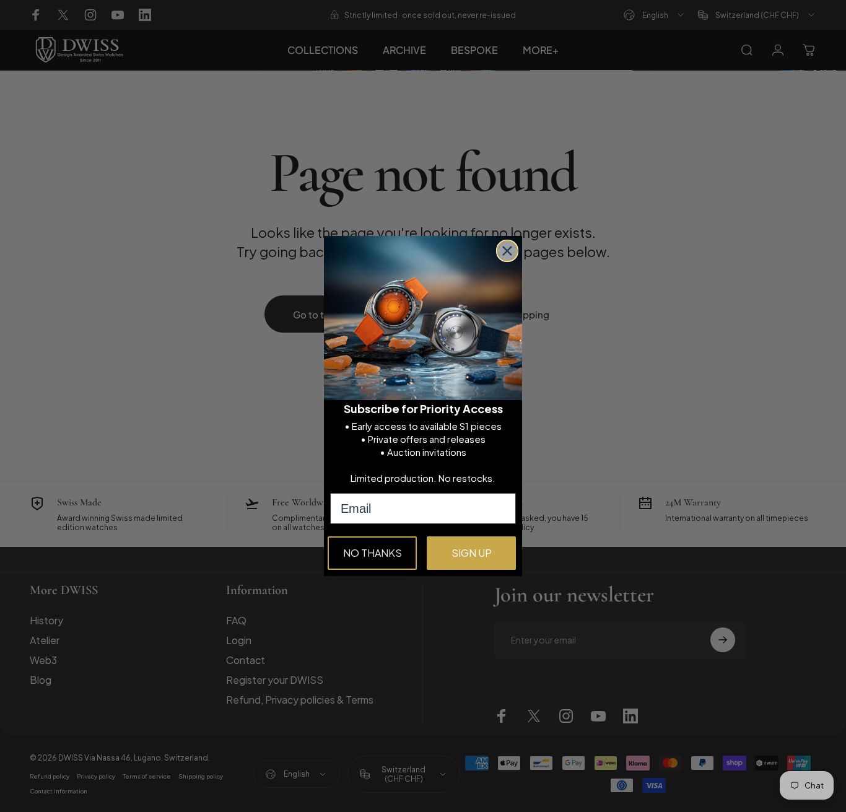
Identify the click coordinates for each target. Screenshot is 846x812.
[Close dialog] (507, 251)
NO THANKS (372, 552)
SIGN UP (471, 552)
